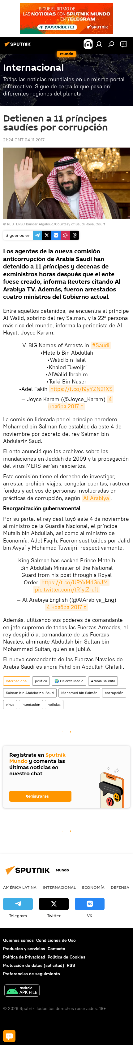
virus (10, 704)
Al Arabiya (96, 498)
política (41, 681)
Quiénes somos (18, 940)
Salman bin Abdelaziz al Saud (30, 692)
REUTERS (15, 224)
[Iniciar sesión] (99, 44)
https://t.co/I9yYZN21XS (81, 388)
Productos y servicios (24, 948)
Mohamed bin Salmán (79, 692)
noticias (54, 704)
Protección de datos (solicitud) (33, 965)
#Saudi (100, 345)
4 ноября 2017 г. (81, 403)
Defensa (120, 887)
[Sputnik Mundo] (18, 46)
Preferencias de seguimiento (31, 973)
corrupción (114, 692)
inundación (31, 704)
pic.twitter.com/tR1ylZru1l (66, 589)
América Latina (19, 887)
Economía (93, 887)
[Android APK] (22, 991)
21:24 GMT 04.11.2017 (24, 140)
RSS (71, 965)
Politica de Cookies (66, 957)
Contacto (56, 948)
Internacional (17, 681)
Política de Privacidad (24, 957)
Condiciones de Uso (56, 940)
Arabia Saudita (103, 681)
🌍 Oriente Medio (69, 681)
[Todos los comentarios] (9, 1036)
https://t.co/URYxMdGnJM (74, 582)
